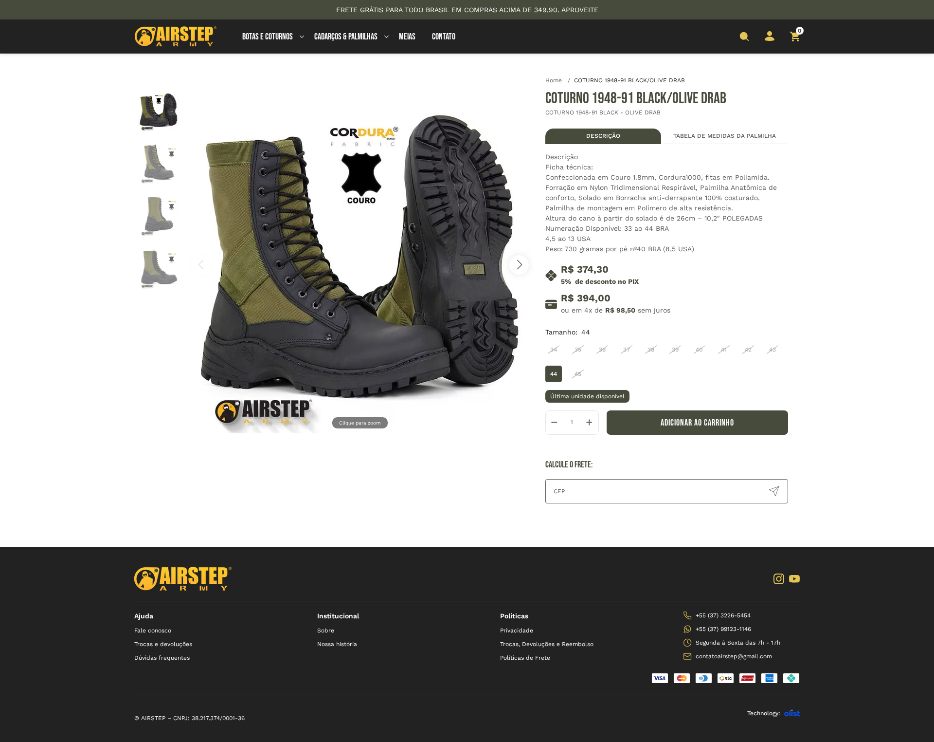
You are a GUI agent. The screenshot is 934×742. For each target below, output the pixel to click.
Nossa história (337, 644)
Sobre (325, 630)
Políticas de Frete (525, 657)
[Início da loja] (175, 36)
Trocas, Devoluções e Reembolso (546, 644)
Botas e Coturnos (267, 37)
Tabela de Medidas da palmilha (724, 135)
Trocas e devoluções (163, 644)
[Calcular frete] (774, 491)
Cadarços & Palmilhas (345, 37)
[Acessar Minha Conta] (769, 39)
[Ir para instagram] (778, 579)
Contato (443, 37)
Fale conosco (152, 630)
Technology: (763, 713)
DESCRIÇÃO (603, 135)
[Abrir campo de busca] (744, 36)
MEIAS (407, 37)
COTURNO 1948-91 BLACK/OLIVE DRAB (629, 80)
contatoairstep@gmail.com (734, 656)
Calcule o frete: (569, 465)
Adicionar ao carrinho (697, 423)
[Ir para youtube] (794, 579)
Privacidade (516, 630)
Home (557, 80)
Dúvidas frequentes (162, 657)
